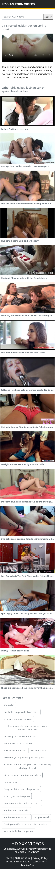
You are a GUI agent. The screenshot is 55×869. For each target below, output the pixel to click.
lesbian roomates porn (16, 817)
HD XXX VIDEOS (27, 844)
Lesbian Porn (40, 861)
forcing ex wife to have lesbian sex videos (26, 824)
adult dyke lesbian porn (17, 796)
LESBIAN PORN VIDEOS (18, 4)
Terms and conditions (18, 861)
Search (48, 16)
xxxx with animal (40, 750)
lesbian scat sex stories (16, 810)
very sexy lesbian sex (15, 750)
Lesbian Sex (27, 865)
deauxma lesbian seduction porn (22, 803)
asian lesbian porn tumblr (18, 743)
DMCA (9, 858)
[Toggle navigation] (49, 4)
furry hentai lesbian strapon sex (21, 789)
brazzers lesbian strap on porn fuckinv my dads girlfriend (27, 766)
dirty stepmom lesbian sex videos (22, 775)
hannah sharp (11, 782)
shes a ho (9, 705)
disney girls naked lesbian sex (20, 736)
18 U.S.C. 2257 (22, 858)
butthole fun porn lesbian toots (21, 712)
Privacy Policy (40, 858)
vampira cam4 (41, 817)
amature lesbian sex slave (18, 719)
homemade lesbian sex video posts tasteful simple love (27, 727)
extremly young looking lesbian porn (24, 757)
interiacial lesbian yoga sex (18, 831)
